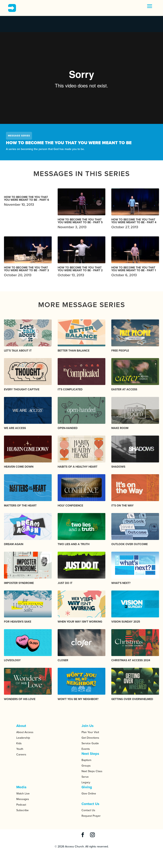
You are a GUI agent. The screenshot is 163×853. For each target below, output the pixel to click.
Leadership (23, 737)
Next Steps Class (92, 771)
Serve (85, 777)
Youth (19, 749)
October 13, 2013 (80, 271)
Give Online (89, 793)
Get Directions (90, 737)
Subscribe (22, 810)
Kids (19, 743)
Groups (86, 765)
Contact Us (88, 810)
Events (86, 749)
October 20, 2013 (26, 271)
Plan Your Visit (90, 732)
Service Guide (90, 743)
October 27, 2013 (133, 223)
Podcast (21, 804)
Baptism (86, 760)
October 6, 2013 (133, 271)
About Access (24, 732)
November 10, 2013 (26, 201)
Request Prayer (91, 816)
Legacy (86, 782)
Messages (22, 799)
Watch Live (23, 793)
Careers (21, 754)
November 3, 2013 (80, 223)
